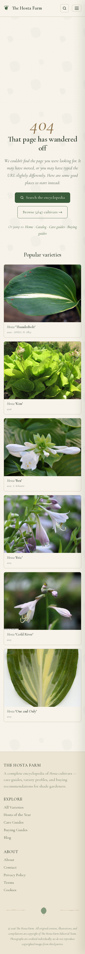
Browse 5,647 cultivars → (42, 212)
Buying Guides (15, 830)
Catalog (41, 227)
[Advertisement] (42, 61)
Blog (7, 837)
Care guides (57, 227)
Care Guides (14, 822)
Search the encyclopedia (45, 197)
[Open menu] (76, 8)
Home (29, 227)
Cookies (10, 890)
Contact (10, 867)
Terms (9, 882)
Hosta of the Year (17, 814)
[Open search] (64, 8)
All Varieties (14, 807)
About (9, 859)
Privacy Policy (15, 875)
